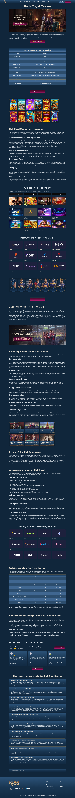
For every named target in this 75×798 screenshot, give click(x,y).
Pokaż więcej (37, 668)
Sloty (58, 193)
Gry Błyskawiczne (43, 193)
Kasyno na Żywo (29, 193)
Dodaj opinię (59, 647)
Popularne (15, 193)
